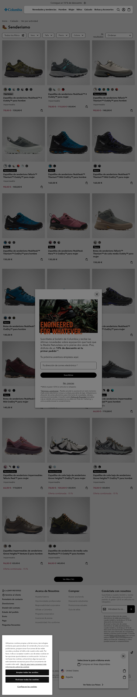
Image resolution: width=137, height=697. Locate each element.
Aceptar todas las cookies (27, 672)
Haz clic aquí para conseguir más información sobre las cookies (25, 665)
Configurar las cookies (27, 687)
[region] (27, 665)
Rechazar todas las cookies (27, 679)
